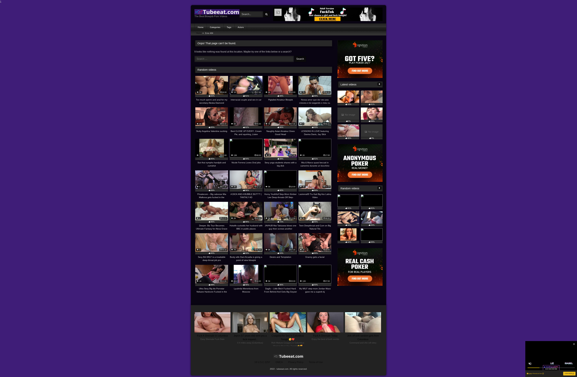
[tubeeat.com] (217, 12)
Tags (229, 27)
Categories (215, 27)
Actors (241, 27)
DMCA (279, 362)
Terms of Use (316, 362)
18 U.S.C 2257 (262, 362)
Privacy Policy (295, 362)
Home (200, 27)
